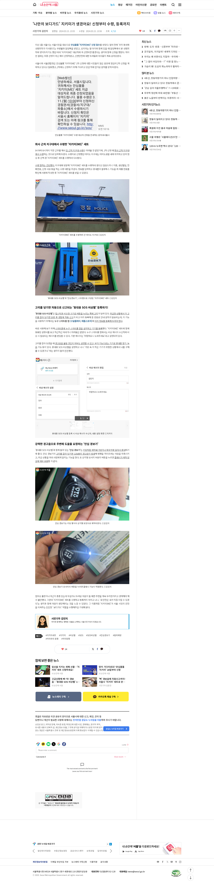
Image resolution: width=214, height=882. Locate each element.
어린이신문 (141, 4)
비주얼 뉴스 (65, 13)
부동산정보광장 (44, 850)
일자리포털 (85, 850)
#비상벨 (72, 635)
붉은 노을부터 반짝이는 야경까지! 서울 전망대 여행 (161, 98)
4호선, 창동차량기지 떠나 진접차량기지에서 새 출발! (161, 78)
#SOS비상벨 (91, 635)
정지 (107, 844)
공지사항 (104, 861)
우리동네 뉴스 (81, 13)
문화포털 (97, 850)
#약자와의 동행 (52, 639)
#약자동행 (65, 639)
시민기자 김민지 (40, 31)
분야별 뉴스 (51, 13)
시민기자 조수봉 (155, 140)
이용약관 (93, 861)
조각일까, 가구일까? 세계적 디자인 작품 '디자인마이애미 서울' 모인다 (161, 51)
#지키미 (62, 635)
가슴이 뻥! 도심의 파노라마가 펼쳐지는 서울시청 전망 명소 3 (161, 66)
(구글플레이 (74, 321)
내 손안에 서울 (49, 4)
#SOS (80, 635)
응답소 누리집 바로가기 (115, 728)
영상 (120, 4)
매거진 (129, 4)
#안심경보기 (105, 635)
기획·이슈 (37, 13)
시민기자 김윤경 (105, 685)
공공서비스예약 (60, 850)
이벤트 (163, 4)
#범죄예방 (117, 635)
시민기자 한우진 (155, 113)
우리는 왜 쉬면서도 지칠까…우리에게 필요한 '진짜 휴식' (161, 56)
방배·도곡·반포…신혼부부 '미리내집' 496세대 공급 (161, 46)
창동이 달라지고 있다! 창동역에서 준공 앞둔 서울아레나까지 (161, 83)
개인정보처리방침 (40, 861)
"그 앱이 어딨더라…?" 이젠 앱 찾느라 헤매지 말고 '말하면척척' (161, 61)
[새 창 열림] (176, 870)
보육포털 (74, 850)
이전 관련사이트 (34, 850)
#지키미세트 (51, 635)
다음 (87, 418)
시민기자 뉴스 (97, 13)
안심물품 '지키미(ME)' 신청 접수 (85, 44)
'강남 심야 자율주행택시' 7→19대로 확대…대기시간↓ (161, 88)
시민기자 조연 (154, 122)
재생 (110, 844)
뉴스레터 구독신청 (79, 861)
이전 (37, 426)
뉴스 (112, 4)
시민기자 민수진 (155, 149)
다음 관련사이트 (111, 850)
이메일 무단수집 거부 (59, 861)
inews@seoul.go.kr (136, 871)
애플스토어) (86, 321)
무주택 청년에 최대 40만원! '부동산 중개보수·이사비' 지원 (161, 93)
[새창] (58, 696)
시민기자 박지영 (155, 131)
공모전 (153, 4)
